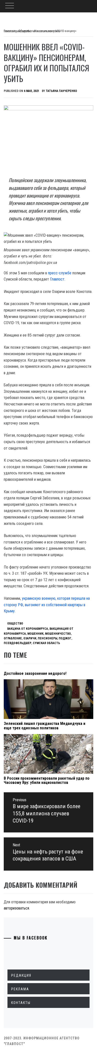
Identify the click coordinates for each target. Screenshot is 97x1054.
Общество (15, 623)
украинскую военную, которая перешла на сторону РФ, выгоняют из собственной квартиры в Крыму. (47, 604)
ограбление (13, 638)
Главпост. (57, 279)
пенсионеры (47, 638)
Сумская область (46, 643)
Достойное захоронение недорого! (35, 673)
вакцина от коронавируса (27, 628)
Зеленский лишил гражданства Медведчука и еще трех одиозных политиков (44, 725)
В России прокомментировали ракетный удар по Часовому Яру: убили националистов (47, 780)
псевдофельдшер (17, 643)
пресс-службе (59, 273)
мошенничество (58, 633)
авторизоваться (16, 908)
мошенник (35, 633)
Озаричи (29, 638)
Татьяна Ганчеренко (61, 91)
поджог (65, 638)
